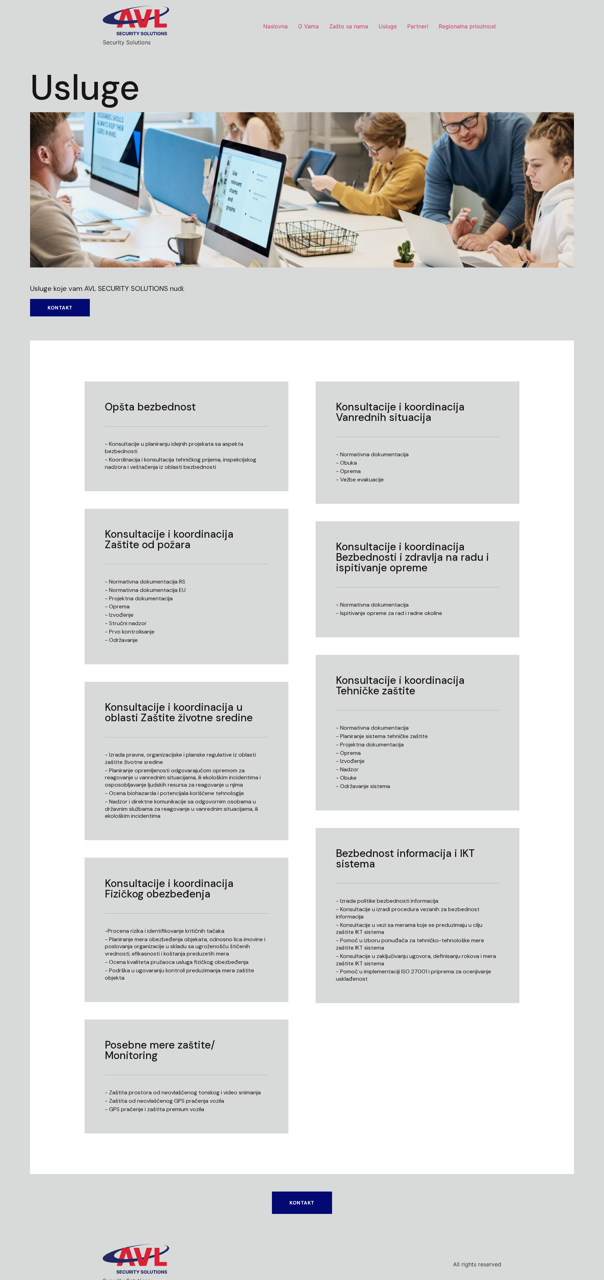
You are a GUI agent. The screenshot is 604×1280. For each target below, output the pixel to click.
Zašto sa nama (348, 26)
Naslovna (275, 26)
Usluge (388, 26)
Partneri (417, 26)
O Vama (308, 26)
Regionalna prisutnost (467, 26)
